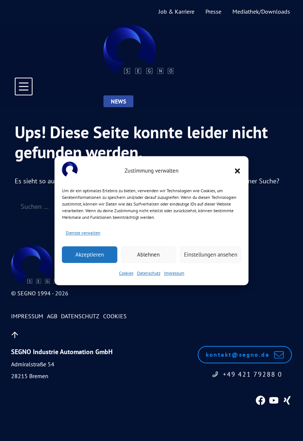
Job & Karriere (176, 11)
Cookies (126, 273)
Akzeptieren (89, 254)
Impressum (174, 273)
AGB (52, 316)
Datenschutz (148, 273)
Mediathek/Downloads (261, 11)
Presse (213, 11)
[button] (237, 170)
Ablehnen (148, 254)
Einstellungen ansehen (210, 254)
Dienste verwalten (83, 232)
